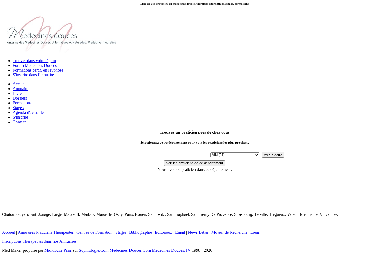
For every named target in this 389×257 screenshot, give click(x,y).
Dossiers (20, 98)
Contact (19, 122)
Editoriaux (163, 232)
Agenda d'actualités (29, 112)
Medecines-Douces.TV (171, 250)
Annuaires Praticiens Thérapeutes (46, 232)
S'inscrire (20, 117)
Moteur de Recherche (229, 232)
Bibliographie (140, 232)
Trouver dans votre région (34, 60)
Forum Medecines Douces (35, 65)
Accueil (19, 84)
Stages (18, 107)
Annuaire (20, 88)
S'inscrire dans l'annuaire (33, 75)
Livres (18, 93)
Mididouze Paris (58, 250)
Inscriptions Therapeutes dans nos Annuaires (39, 241)
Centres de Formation (94, 232)
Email (180, 232)
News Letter (198, 232)
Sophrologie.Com (93, 250)
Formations (22, 103)
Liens (255, 232)
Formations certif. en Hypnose (38, 70)
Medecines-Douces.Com (130, 250)
